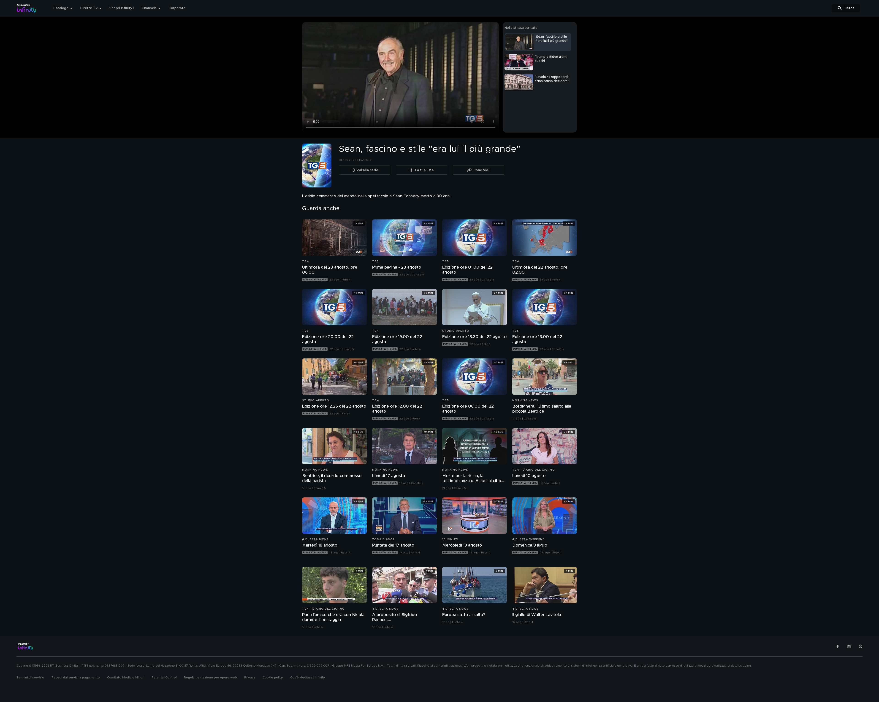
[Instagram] (849, 646)
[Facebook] (838, 646)
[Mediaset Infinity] (26, 8)
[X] (860, 646)
